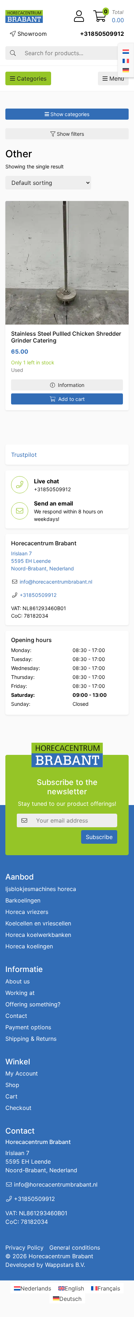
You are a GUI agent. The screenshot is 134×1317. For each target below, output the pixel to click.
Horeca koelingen (29, 945)
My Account (21, 1073)
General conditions (74, 1247)
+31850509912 (102, 33)
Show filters (69, 134)
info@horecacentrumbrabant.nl (56, 582)
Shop (12, 1084)
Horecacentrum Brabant (61, 1255)
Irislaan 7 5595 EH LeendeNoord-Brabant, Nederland (42, 560)
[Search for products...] (12, 53)
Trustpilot (24, 454)
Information (71, 385)
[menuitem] (126, 51)
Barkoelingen (22, 900)
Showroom (31, 33)
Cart (11, 1096)
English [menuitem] (74, 1288)
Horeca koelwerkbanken (38, 934)
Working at (20, 992)
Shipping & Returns (30, 1038)
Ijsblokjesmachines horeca (40, 888)
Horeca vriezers (26, 911)
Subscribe (99, 837)
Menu (116, 78)
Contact (16, 1015)
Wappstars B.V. (65, 1264)
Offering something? (32, 1003)
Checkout (18, 1107)
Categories (30, 78)
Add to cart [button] (71, 399)
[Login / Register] (79, 16)
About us (17, 981)
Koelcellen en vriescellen (38, 922)
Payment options (28, 1026)
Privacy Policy (24, 1247)
